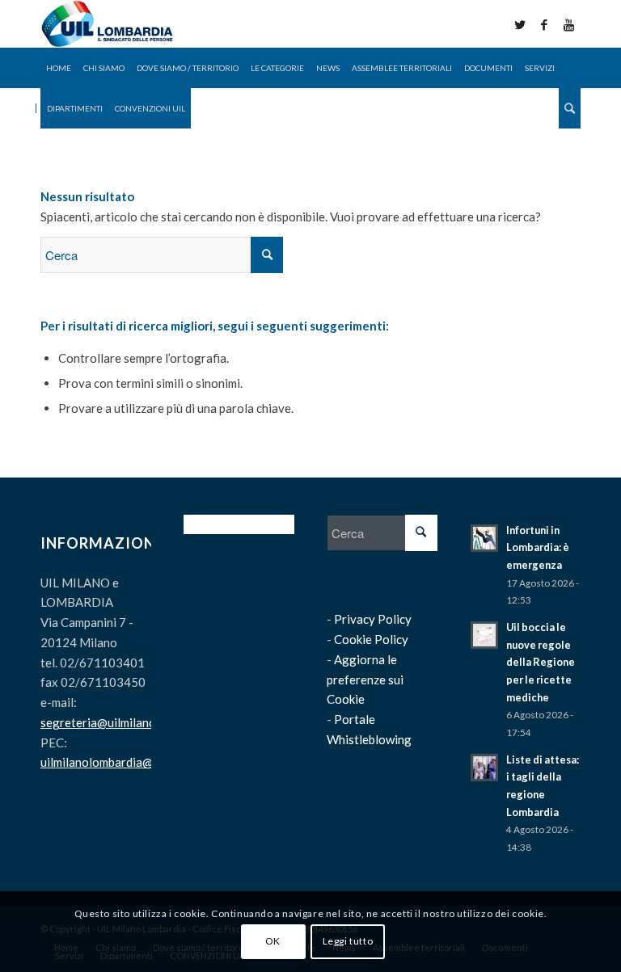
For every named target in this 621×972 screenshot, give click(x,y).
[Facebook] (544, 24)
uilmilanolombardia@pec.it (111, 762)
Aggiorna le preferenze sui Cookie (365, 679)
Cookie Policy (371, 639)
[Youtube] (568, 24)
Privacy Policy (373, 619)
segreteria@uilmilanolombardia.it (130, 722)
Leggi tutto (348, 941)
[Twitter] (520, 24)
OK (273, 941)
